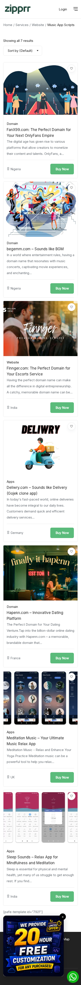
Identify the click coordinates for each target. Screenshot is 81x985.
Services (22, 25)
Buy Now (62, 169)
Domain (12, 124)
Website (38, 25)
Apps (10, 481)
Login (63, 9)
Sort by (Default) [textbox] (20, 51)
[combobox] (22, 51)
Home (7, 25)
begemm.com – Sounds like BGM (35, 249)
